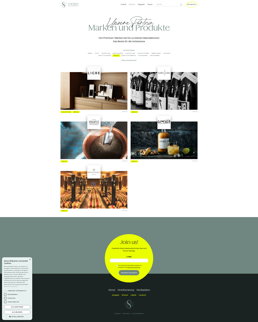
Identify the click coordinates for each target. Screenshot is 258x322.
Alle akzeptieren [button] (17, 307)
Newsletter (191, 4)
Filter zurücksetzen (129, 60)
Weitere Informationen (10, 286)
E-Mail (129, 257)
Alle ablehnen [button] (17, 312)
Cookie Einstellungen (137, 313)
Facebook (142, 295)
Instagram (115, 295)
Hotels (123, 4)
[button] (17, 316)
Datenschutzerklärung (133, 267)
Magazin (141, 4)
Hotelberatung (126, 290)
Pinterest (125, 295)
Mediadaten (143, 290)
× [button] (30, 259)
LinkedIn (133, 295)
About (149, 4)
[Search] (181, 5)
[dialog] (17, 288)
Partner (132, 4)
